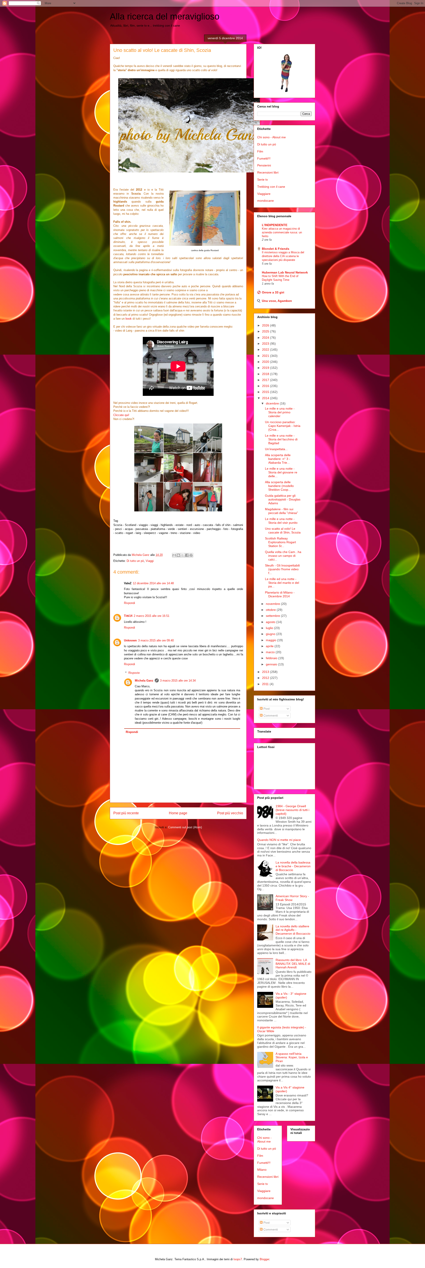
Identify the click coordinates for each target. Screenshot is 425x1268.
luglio (270, 628)
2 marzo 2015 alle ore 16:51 (151, 615)
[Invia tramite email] (174, 555)
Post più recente (126, 813)
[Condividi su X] (182, 555)
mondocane (265, 200)
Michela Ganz (144, 680)
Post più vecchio (230, 813)
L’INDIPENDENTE (274, 225)
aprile (270, 646)
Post (266, 708)
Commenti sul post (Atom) (185, 827)
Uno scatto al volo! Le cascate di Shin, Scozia (283, 530)
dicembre (273, 403)
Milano (262, 1169)
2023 (266, 343)
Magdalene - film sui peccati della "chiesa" (281, 511)
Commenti (270, 715)
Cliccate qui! (121, 415)
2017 (266, 380)
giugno (271, 634)
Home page (178, 813)
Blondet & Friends (275, 248)
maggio (271, 640)
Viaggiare (263, 193)
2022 (266, 349)
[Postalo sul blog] (178, 555)
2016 (266, 386)
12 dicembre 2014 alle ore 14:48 (153, 583)
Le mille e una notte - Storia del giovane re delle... (281, 472)
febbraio (272, 658)
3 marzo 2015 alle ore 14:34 (178, 680)
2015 (266, 392)
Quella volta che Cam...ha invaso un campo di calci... (283, 555)
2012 (266, 678)
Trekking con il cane (271, 186)
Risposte (134, 672)
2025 (266, 331)
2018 (266, 374)
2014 (266, 398)
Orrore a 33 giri (273, 292)
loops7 (238, 1259)
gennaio (272, 664)
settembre (273, 615)
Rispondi (129, 603)
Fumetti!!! (263, 158)
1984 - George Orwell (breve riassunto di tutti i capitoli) (292, 809)
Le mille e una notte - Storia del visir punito (281, 520)
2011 (266, 684)
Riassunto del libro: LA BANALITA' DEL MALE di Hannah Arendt (293, 963)
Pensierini (264, 165)
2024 (266, 337)
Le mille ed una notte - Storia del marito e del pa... (282, 582)
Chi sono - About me (271, 137)
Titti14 (128, 615)
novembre (273, 604)
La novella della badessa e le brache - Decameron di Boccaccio (293, 866)
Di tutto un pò (135, 561)
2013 (266, 672)
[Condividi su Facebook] (187, 555)
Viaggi (150, 561)
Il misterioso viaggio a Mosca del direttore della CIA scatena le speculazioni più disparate (283, 256)
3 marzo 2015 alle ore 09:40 (156, 640)
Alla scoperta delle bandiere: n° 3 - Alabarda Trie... (278, 458)
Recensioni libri (267, 172)
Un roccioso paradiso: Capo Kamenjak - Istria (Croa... (282, 425)
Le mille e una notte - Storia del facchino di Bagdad (281, 439)
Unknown (130, 640)
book (129, 318)
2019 (266, 367)
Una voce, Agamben (277, 301)
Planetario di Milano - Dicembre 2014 (280, 594)
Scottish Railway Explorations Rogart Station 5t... (280, 542)
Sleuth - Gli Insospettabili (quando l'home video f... (282, 569)
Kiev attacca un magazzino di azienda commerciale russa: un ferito (282, 232)
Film (260, 151)
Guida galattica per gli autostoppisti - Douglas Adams (282, 499)
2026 (266, 325)
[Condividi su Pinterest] (191, 555)
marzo (271, 652)
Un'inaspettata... (276, 449)
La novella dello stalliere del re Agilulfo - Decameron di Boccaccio (293, 930)
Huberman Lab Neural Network (285, 272)
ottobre (271, 610)
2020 (266, 361)
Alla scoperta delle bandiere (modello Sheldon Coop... (279, 485)
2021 (266, 356)
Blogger (264, 1259)
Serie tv (262, 179)
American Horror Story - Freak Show (292, 898)
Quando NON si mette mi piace (279, 840)
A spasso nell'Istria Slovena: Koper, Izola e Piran (292, 1057)
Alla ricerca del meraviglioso (164, 16)
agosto (271, 622)
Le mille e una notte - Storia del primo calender (280, 412)
